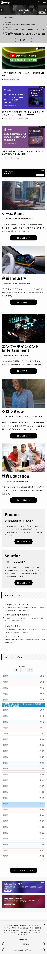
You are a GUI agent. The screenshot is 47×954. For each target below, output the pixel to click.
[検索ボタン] (39, 2)
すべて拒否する (23, 944)
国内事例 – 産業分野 (9, 79)
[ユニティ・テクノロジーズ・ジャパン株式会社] (5, 2)
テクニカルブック (23, 118)
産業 (18, 79)
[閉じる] (44, 924)
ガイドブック (8, 118)
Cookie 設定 (23, 939)
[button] (20, 12)
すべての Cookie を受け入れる (23, 950)
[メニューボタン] (44, 2)
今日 (30, 670)
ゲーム (15, 118)
